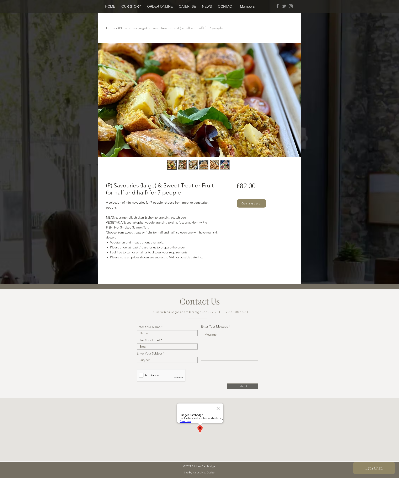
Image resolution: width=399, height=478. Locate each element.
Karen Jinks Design (204, 472)
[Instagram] (290, 6)
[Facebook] (277, 6)
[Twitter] (284, 6)
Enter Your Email (148, 340)
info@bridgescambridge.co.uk (185, 312)
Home (110, 28)
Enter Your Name (148, 326)
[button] (160, 6)
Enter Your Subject (149, 353)
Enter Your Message (214, 326)
